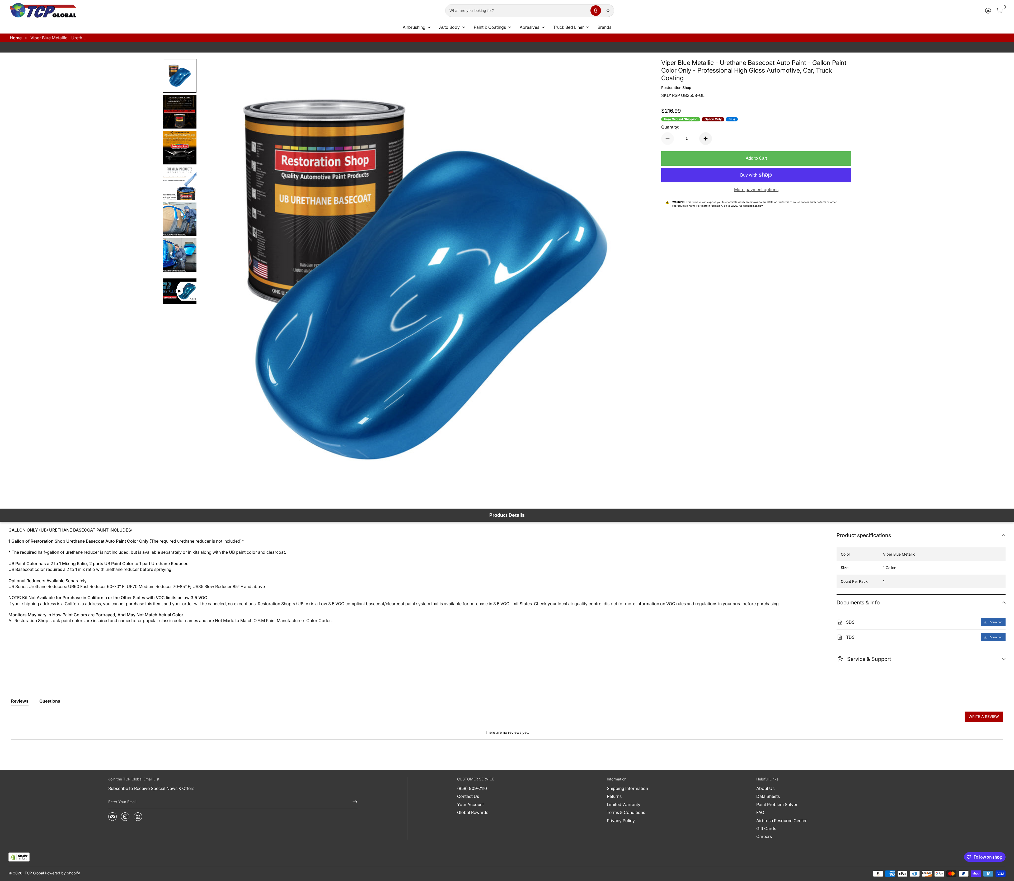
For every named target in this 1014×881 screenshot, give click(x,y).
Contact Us (468, 796)
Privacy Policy (621, 820)
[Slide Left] (211, 280)
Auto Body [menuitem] (449, 27)
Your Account (470, 804)
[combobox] (516, 10)
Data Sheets (768, 796)
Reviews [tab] (20, 701)
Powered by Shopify (62, 873)
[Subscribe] (353, 801)
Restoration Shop (676, 87)
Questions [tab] (49, 701)
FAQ (760, 812)
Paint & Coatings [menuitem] (490, 27)
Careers (764, 836)
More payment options (756, 189)
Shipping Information (627, 788)
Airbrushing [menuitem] (414, 27)
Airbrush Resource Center (781, 820)
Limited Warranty (623, 804)
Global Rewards (472, 812)
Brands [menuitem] (604, 27)
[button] (595, 10)
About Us (765, 788)
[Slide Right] (633, 280)
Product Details (507, 515)
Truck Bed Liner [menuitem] (568, 27)
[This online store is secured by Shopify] (19, 857)
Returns (614, 796)
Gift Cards (766, 828)
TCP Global (34, 873)
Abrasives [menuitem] (529, 27)
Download (996, 622)
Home (16, 37)
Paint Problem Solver (776, 804)
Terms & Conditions (626, 812)
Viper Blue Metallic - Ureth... (58, 37)
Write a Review (984, 716)
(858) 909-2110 (472, 788)
